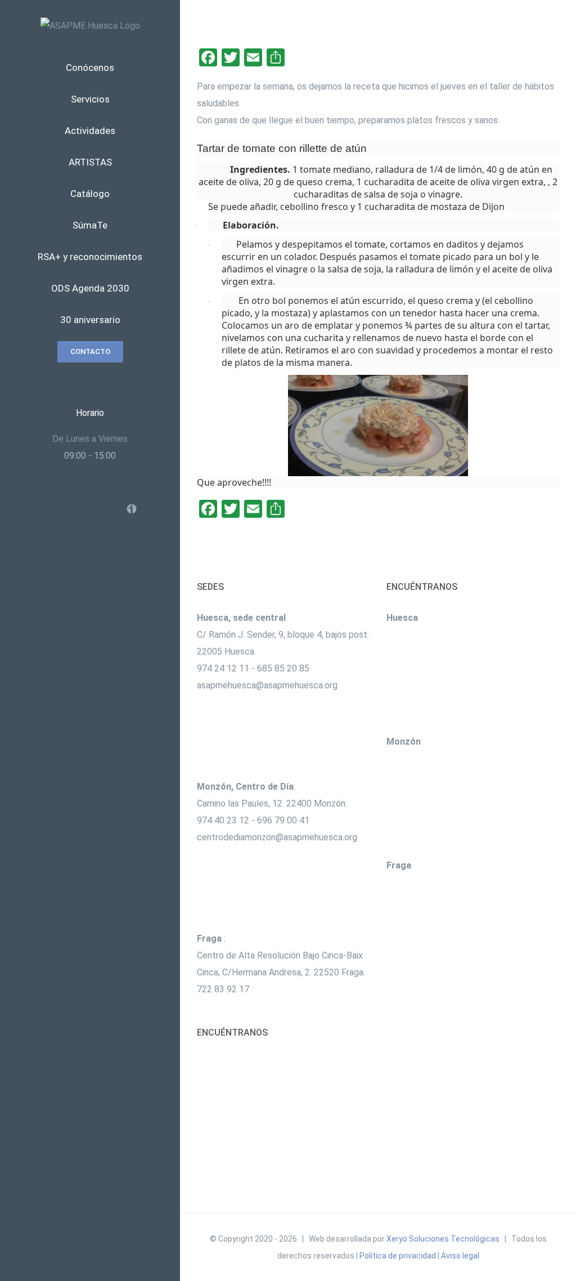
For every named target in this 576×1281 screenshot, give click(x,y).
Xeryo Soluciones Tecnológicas (443, 1238)
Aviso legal (460, 1255)
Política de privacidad (397, 1255)
